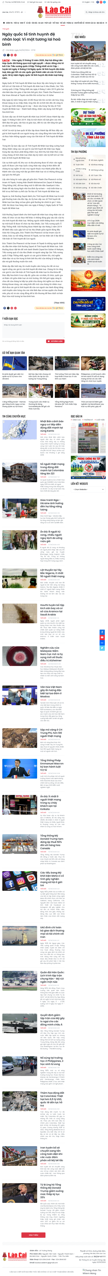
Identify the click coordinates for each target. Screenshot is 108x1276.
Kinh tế (22, 23)
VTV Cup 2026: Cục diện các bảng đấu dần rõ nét (95, 223)
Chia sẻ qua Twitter (8, 55)
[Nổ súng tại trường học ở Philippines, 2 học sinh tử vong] (19, 1066)
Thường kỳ (88, 420)
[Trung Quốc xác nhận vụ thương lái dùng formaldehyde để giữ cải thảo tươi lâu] (41, 392)
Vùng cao (76, 420)
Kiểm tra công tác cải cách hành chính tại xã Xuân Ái (95, 260)
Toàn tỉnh (80, 164)
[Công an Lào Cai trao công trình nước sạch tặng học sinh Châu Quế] (79, 246)
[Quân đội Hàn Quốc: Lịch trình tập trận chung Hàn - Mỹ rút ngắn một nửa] (19, 981)
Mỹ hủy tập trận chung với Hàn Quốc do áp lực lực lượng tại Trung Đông (40, 376)
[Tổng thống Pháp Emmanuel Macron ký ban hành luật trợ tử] (19, 769)
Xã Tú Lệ (79, 175)
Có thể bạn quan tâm (13, 353)
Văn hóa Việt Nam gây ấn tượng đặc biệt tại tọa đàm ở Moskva (51, 692)
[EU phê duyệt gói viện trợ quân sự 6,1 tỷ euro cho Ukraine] (79, 233)
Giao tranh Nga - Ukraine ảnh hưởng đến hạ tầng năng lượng (51, 505)
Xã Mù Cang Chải (81, 170)
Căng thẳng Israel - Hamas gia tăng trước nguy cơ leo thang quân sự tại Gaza (14, 404)
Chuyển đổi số (79, 23)
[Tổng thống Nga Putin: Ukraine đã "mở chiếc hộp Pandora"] (67, 392)
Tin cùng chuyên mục (14, 416)
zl (104, 2)
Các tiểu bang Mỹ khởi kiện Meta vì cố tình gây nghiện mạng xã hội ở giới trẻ (52, 879)
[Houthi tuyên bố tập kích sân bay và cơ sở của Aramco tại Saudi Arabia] (19, 613)
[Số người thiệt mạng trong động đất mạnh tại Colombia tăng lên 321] (19, 472)
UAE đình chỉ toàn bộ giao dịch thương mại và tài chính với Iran (52, 932)
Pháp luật (48, 23)
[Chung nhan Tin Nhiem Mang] (94, 1272)
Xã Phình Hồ (96, 179)
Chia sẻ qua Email (15, 55)
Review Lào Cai (90, 23)
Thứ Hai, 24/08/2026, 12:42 (15, 2)
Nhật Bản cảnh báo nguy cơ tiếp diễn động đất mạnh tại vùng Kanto (51, 426)
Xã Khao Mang (97, 164)
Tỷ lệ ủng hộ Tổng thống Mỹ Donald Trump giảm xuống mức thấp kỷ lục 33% (84, 92)
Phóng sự (70, 23)
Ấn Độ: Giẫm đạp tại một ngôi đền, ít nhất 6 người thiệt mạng (84, 100)
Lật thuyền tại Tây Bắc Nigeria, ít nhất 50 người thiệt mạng (52, 573)
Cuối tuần (100, 420)
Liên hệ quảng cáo (54, 2)
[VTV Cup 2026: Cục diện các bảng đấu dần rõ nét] (79, 223)
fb (97, 2)
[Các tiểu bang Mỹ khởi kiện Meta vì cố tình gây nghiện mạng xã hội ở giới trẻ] (19, 881)
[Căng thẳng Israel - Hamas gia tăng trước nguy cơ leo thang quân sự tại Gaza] (14, 392)
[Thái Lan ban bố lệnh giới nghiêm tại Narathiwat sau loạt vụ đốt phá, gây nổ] (93, 392)
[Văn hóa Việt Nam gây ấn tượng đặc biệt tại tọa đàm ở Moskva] (19, 695)
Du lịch (40, 23)
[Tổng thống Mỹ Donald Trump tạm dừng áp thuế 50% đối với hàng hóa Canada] (19, 844)
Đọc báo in (100, 23)
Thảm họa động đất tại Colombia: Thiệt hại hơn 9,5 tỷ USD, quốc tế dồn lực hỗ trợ (83, 74)
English (87, 2)
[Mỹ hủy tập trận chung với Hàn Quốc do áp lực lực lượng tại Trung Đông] (41, 364)
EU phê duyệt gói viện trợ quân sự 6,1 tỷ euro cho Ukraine (95, 235)
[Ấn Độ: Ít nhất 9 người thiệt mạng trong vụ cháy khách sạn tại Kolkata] (19, 805)
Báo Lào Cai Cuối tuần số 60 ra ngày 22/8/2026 (87, 445)
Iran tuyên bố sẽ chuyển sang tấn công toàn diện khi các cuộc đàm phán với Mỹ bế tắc (85, 65)
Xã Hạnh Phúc (81, 179)
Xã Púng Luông (97, 170)
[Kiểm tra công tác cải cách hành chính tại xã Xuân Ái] (79, 259)
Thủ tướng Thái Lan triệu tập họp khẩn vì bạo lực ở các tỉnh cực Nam (67, 376)
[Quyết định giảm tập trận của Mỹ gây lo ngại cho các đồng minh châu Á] (19, 1023)
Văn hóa (34, 23)
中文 (92, 2)
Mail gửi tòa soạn (36, 2)
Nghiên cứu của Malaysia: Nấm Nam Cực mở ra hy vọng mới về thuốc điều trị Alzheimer (51, 654)
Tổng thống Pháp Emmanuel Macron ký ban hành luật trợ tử (51, 765)
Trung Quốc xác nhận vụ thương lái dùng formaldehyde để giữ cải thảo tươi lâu (39, 405)
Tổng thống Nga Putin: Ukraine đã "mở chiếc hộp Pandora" (66, 404)
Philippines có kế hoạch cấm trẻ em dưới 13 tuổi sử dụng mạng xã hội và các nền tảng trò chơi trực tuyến (93, 377)
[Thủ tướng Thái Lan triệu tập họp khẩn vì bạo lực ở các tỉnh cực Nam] (67, 364)
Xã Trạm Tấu (96, 175)
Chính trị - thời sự (12, 23)
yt (101, 2)
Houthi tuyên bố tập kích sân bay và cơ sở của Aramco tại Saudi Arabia (52, 610)
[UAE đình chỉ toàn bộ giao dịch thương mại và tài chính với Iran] (19, 936)
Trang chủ (3, 22)
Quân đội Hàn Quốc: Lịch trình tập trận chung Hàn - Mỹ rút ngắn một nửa (52, 977)
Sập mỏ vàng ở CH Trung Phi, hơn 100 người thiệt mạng (51, 733)
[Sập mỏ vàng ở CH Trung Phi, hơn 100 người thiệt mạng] (19, 738)
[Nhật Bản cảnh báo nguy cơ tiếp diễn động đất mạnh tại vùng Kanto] (19, 430)
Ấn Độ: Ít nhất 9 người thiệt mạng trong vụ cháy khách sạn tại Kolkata (50, 803)
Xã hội (28, 23)
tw (102, 648)
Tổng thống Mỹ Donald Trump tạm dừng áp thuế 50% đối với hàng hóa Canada (51, 842)
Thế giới (62, 23)
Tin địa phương (79, 152)
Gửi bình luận (56, 341)
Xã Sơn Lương (81, 187)
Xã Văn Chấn (96, 187)
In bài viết (12, 55)
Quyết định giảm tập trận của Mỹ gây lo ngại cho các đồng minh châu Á (52, 1020)
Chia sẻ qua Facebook (4, 55)
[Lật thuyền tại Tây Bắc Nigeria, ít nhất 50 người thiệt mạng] (19, 578)
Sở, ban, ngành (97, 160)
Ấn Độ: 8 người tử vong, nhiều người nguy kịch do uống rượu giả (51, 536)
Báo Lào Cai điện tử (54, 12)
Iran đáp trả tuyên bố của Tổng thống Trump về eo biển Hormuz (84, 82)
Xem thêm (33, 1235)
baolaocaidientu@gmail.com (46, 1263)
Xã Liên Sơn (80, 183)
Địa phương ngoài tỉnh (81, 159)
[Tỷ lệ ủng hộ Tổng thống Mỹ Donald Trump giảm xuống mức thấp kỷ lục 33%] (19, 1193)
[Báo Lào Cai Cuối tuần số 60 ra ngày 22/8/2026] (88, 437)
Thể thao (56, 23)
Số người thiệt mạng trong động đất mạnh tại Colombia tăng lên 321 (52, 469)
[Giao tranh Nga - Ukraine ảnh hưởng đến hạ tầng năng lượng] (19, 508)
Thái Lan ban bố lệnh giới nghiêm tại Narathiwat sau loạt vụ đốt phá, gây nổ (92, 404)
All (106, 22)
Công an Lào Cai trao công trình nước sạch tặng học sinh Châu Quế (95, 247)
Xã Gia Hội (95, 183)
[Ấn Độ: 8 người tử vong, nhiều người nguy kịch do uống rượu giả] (19, 540)
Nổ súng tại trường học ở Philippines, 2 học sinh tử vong (51, 1061)
